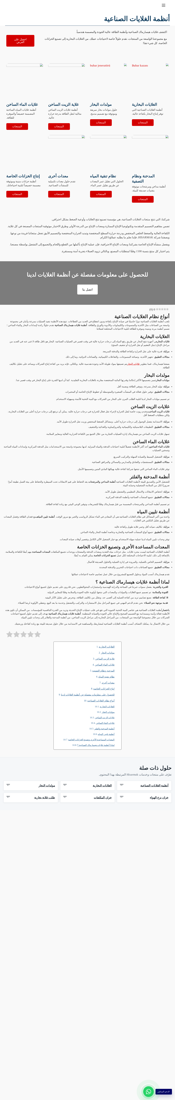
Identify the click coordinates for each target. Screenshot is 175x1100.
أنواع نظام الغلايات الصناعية (101, 700)
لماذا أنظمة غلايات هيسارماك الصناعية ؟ (96, 745)
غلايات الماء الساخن (105, 664)
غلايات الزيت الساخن (105, 717)
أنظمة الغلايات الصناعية (144, 786)
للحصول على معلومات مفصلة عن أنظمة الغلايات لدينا (88, 694)
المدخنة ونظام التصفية (103, 670)
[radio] (37, 635)
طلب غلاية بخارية (30, 798)
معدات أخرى (108, 682)
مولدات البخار (108, 652)
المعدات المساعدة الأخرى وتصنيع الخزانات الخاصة (91, 740)
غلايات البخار (133, 364)
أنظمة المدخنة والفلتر (104, 729)
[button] (9, 5)
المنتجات (143, 122)
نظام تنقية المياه (106, 676)
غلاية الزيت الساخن (105, 658)
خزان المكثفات (87, 798)
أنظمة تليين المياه (106, 734)
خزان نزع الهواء (144, 798)
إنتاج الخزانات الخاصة (104, 688)
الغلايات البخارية (107, 646)
